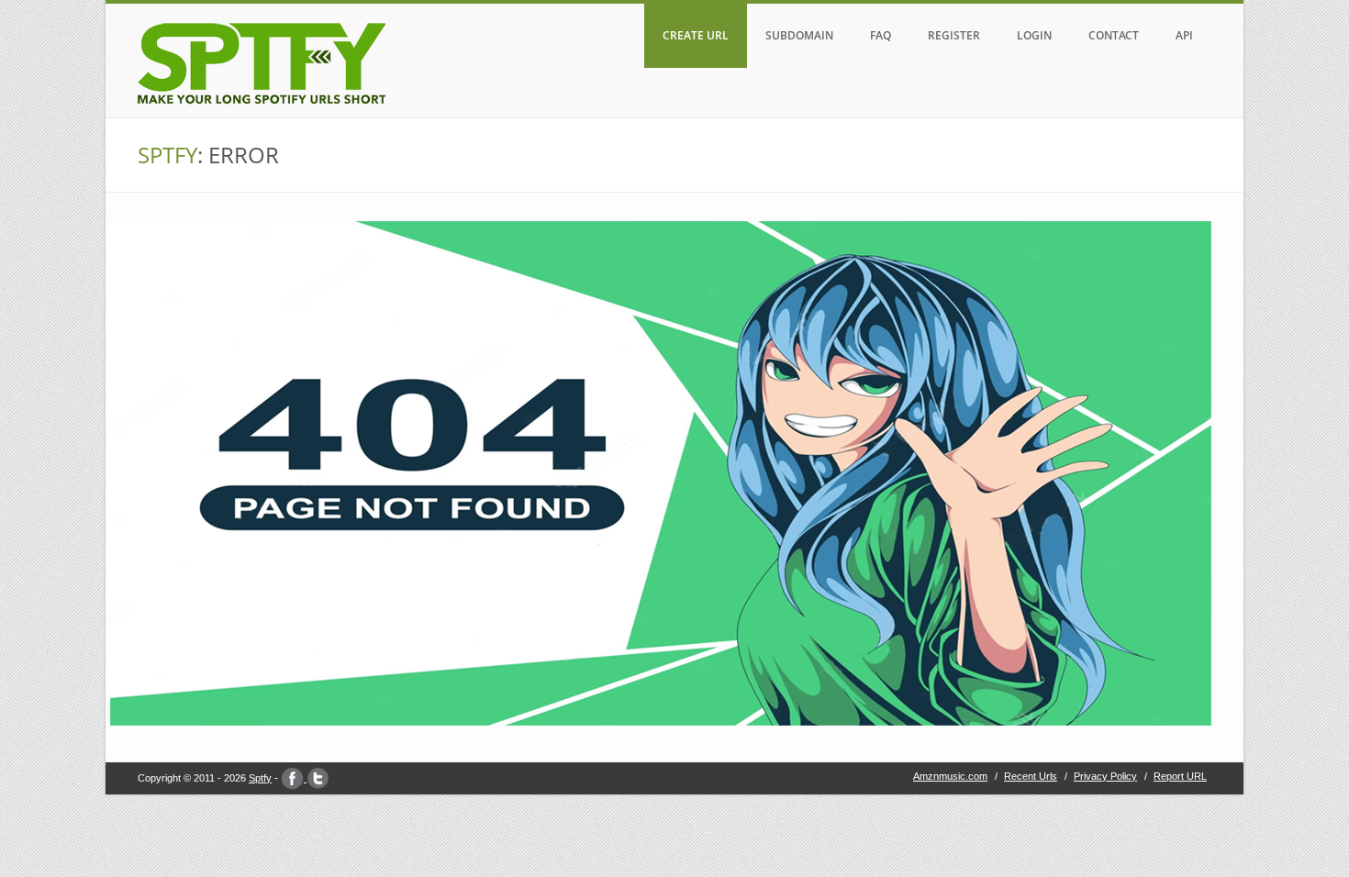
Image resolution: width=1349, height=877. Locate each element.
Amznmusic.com (950, 776)
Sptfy (260, 777)
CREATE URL (696, 35)
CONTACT (1113, 35)
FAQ (880, 35)
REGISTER (954, 35)
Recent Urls (1030, 776)
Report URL (1180, 776)
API (1184, 35)
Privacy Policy (1105, 776)
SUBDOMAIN (799, 35)
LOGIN (1034, 35)
